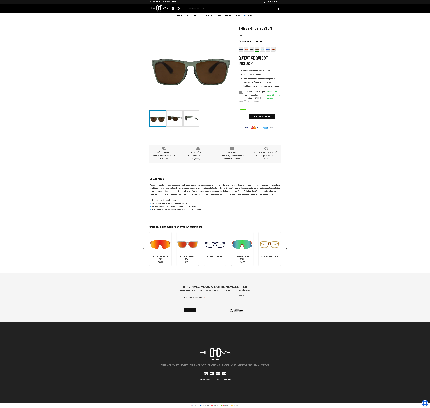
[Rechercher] (240, 8)
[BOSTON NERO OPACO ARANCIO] (273, 49)
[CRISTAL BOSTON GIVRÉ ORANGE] (246, 49)
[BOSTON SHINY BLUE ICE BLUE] (262, 49)
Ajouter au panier (262, 116)
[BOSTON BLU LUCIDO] (241, 49)
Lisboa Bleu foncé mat (215, 257)
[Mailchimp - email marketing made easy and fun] (236, 312)
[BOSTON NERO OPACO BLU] (268, 49)
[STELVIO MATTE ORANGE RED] (160, 243)
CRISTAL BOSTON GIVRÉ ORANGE (187, 258)
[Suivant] (286, 249)
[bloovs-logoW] (159, 8)
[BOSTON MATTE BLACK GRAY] (252, 49)
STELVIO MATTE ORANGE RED (160, 258)
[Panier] (277, 8)
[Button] (172, 8)
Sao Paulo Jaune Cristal (269, 257)
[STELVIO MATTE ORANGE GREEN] (242, 243)
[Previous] (144, 249)
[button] (255, 16)
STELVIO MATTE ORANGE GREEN (242, 258)
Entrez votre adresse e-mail (194, 298)
